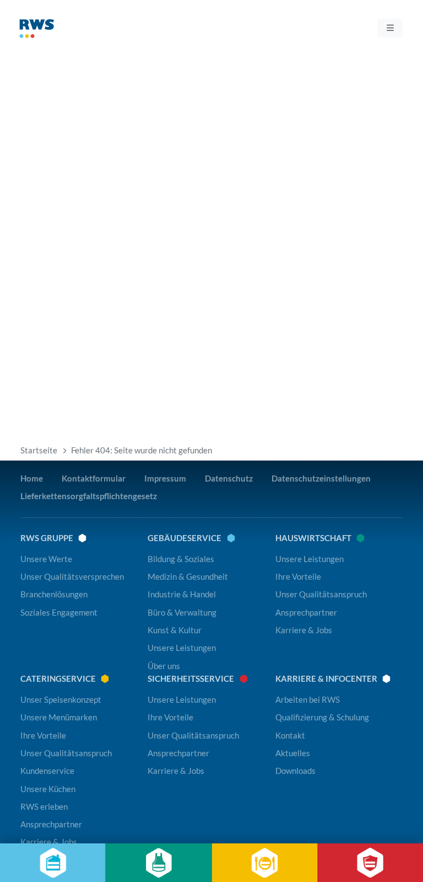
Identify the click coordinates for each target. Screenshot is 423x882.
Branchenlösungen (54, 594)
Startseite (38, 450)
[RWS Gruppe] (56, 31)
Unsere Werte (46, 559)
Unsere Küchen (47, 789)
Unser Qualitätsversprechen (72, 576)
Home (31, 478)
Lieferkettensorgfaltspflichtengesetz (88, 496)
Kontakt (290, 735)
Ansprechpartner (306, 612)
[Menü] (390, 28)
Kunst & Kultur (175, 630)
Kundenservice (47, 771)
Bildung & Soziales (181, 559)
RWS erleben (44, 806)
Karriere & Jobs (303, 630)
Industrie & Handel (182, 594)
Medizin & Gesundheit (188, 576)
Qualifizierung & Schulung (322, 717)
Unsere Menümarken (58, 717)
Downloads (295, 771)
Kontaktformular (94, 478)
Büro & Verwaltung (182, 612)
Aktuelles (292, 753)
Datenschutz (229, 478)
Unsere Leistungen (182, 648)
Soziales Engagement (58, 612)
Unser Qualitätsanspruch (321, 594)
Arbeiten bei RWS (307, 699)
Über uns (164, 666)
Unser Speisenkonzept (60, 699)
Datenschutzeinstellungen (321, 478)
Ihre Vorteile (298, 576)
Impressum (165, 478)
